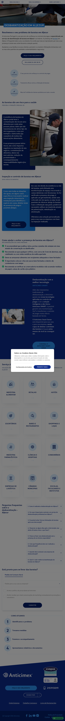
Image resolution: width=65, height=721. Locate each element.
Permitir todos (42, 367)
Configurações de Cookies (23, 367)
